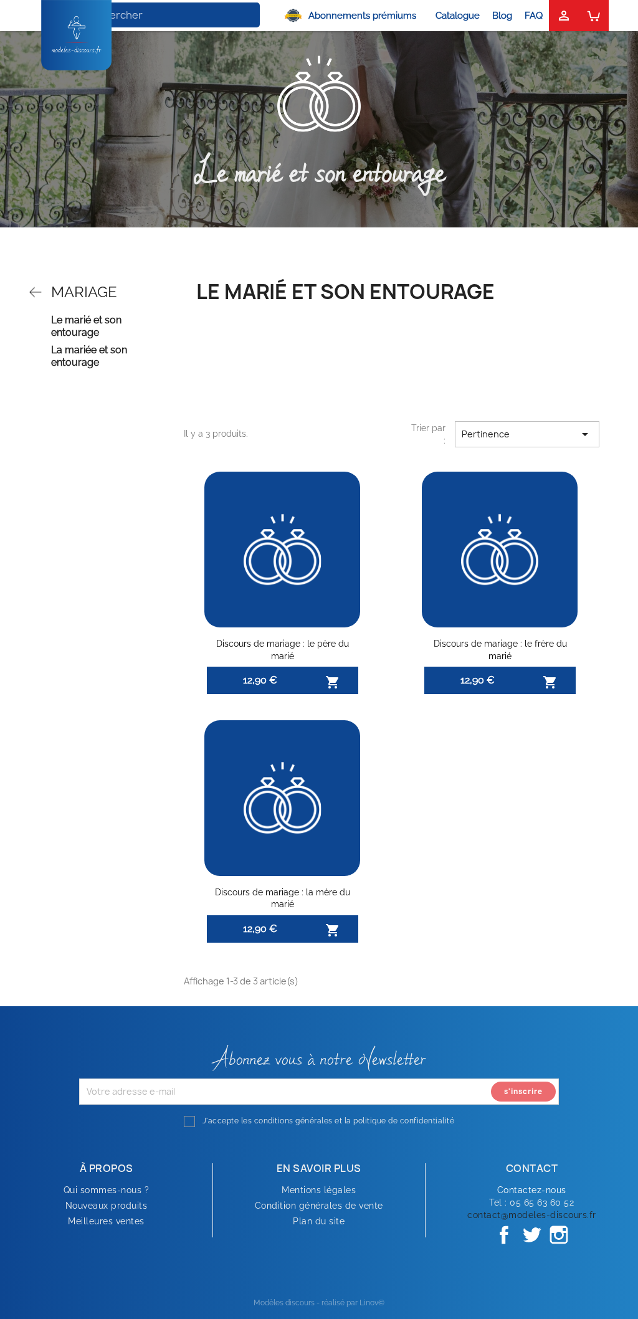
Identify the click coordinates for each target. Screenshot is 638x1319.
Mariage (84, 292)
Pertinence (527, 434)
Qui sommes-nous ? (107, 1190)
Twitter (531, 1234)
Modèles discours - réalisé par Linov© (319, 1302)
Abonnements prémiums (362, 15)
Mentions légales (319, 1190)
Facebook (504, 1234)
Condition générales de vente (319, 1206)
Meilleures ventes (106, 1221)
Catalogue (458, 15)
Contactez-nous (531, 1190)
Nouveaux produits (106, 1206)
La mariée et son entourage (89, 356)
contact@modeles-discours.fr (531, 1215)
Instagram (558, 1234)
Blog (502, 15)
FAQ (534, 15)
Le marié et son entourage (86, 326)
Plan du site (319, 1221)
